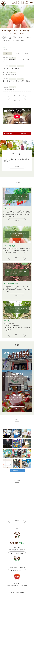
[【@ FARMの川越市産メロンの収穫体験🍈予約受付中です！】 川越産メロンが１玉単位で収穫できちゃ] (26, 463)
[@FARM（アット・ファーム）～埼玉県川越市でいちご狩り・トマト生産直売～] (3, 3)
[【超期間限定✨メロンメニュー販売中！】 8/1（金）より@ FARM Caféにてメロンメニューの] (7, 453)
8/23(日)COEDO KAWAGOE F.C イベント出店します (17, 60)
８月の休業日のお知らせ (9, 74)
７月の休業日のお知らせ (9, 89)
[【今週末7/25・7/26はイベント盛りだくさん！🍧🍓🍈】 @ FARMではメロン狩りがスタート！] (26, 453)
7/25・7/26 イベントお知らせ (11, 68)
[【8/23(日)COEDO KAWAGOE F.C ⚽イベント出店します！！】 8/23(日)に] (7, 433)
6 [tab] (32, 26)
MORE (17, 166)
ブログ (26, 53)
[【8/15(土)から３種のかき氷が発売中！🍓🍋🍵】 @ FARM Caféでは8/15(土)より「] (26, 433)
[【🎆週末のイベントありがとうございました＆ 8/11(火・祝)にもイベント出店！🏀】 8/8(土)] (7, 443)
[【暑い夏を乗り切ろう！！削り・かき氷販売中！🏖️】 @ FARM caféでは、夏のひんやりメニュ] (17, 433)
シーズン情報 (20, 66)
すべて (7, 53)
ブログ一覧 (17, 100)
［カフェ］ (17, 562)
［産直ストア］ (17, 545)
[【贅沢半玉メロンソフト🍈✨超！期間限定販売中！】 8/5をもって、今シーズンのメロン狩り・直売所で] (26, 443)
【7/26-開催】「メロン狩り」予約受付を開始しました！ (16, 82)
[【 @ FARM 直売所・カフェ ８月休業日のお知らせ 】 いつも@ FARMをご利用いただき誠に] (7, 463)
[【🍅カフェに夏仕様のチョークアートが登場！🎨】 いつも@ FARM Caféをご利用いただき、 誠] (17, 463)
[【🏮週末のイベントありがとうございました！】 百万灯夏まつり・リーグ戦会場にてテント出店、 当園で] (17, 453)
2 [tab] (26, 26)
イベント (13, 57)
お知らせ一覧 (17, 95)
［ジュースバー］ (17, 581)
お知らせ (17, 53)
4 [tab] (29, 26)
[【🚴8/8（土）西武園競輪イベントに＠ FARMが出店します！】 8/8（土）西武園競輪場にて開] (17, 443)
